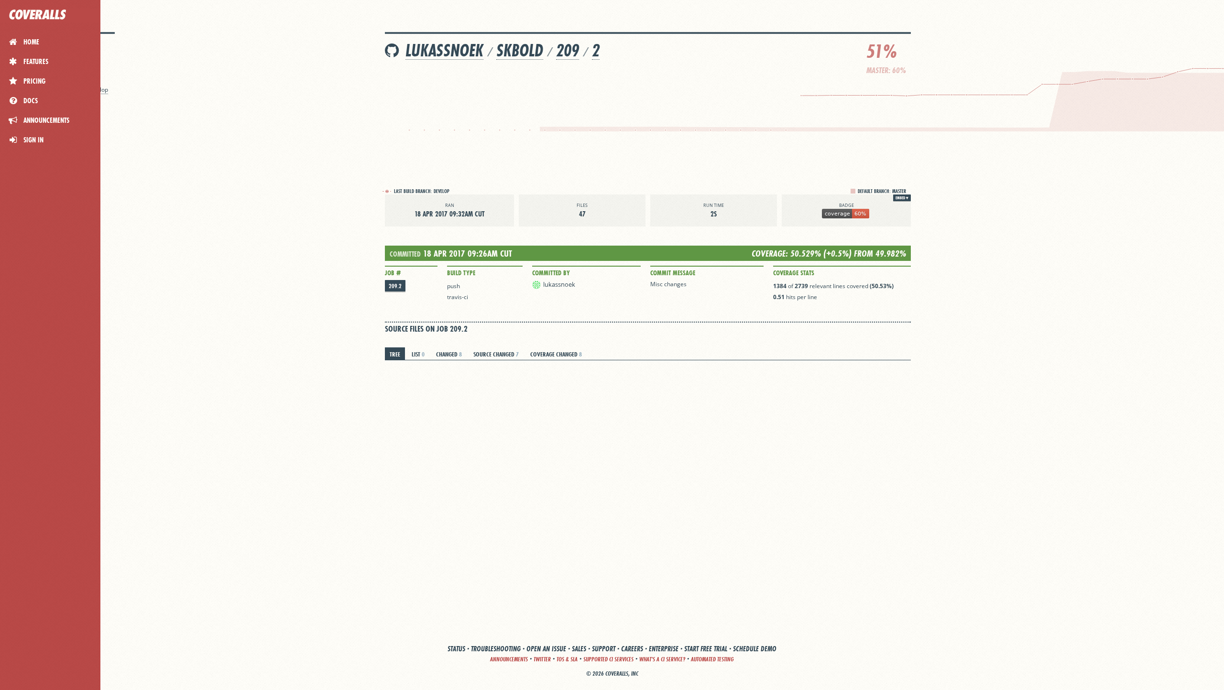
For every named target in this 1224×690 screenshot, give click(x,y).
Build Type (461, 273)
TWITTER (542, 659)
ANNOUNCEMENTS (509, 659)
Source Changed (496, 354)
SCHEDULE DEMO (754, 649)
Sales (579, 649)
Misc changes (668, 284)
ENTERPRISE (663, 649)
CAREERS (632, 649)
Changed (449, 354)
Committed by (551, 273)
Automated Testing (712, 659)
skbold (519, 50)
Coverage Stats (793, 273)
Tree (395, 354)
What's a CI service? (662, 659)
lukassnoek (444, 50)
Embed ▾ (902, 198)
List (418, 354)
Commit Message (672, 273)
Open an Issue (546, 649)
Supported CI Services (608, 659)
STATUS (456, 649)
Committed (405, 254)
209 (567, 50)
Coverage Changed (556, 354)
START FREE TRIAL (705, 649)
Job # (393, 273)
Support (603, 649)
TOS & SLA (567, 659)
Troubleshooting (496, 649)
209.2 (395, 286)
